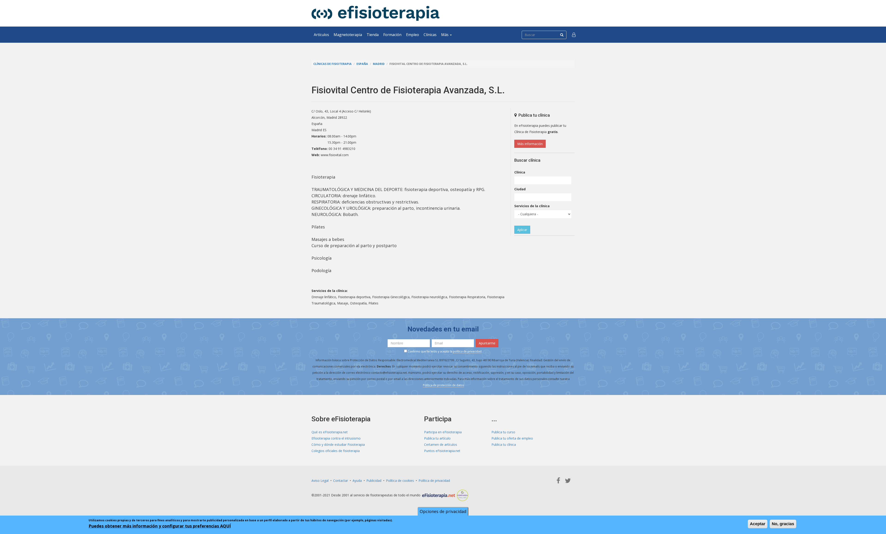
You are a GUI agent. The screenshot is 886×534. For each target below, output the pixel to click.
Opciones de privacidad (443, 511)
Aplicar (522, 230)
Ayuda (357, 480)
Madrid (379, 64)
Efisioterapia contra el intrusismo (336, 438)
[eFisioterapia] (375, 13)
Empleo (412, 34)
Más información (530, 144)
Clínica (519, 172)
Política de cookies (400, 480)
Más (445, 34)
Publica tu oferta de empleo (512, 438)
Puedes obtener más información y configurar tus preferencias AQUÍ (160, 526)
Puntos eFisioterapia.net (442, 451)
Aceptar (757, 524)
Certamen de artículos (440, 444)
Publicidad (373, 480)
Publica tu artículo (437, 438)
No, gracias (783, 524)
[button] (574, 35)
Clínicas (430, 34)
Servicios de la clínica (532, 206)
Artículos (321, 34)
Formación (392, 34)
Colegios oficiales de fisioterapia (335, 451)
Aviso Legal (320, 480)
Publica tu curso (503, 432)
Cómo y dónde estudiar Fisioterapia (338, 444)
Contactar (340, 480)
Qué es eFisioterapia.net (329, 432)
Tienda (373, 34)
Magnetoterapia (348, 34)
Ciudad (520, 189)
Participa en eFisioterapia (443, 432)
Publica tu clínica (503, 444)
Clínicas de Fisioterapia (332, 64)
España (362, 64)
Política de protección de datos (443, 385)
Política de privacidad (434, 480)
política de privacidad (467, 351)
